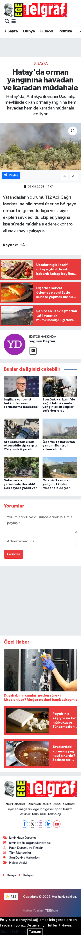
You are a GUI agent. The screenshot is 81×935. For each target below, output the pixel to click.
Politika (65, 31)
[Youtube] (57, 824)
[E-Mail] (33, 351)
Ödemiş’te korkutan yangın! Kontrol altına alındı (59, 445)
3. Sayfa (10, 31)
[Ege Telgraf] (35, 10)
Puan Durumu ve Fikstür (26, 847)
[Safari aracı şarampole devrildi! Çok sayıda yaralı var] (21, 467)
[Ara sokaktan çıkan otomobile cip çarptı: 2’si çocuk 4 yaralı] (21, 429)
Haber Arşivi (18, 862)
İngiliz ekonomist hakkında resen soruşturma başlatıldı (21, 403)
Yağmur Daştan (42, 341)
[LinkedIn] (48, 824)
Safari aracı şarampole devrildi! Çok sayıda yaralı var (20, 484)
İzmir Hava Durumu (22, 837)
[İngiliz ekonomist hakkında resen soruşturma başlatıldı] (21, 386)
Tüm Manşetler (20, 852)
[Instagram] (40, 824)
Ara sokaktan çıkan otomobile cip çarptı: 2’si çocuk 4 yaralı (21, 445)
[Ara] (7, 22)
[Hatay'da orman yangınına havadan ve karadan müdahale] (40, 146)
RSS (13, 896)
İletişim (28, 875)
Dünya (29, 31)
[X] (32, 824)
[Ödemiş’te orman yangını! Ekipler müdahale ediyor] (60, 467)
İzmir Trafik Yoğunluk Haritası (30, 842)
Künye (11, 875)
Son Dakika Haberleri (24, 857)
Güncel (46, 31)
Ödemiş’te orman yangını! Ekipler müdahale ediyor (56, 484)
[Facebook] (24, 824)
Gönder (13, 554)
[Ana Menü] (13, 22)
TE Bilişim (51, 910)
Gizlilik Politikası (13, 932)
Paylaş (13, 175)
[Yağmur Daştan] (14, 344)
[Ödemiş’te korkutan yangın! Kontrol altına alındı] (60, 429)
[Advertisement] (40, 602)
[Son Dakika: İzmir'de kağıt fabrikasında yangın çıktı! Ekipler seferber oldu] (60, 386)
